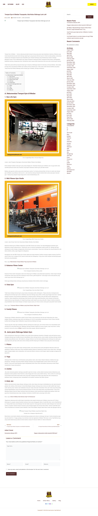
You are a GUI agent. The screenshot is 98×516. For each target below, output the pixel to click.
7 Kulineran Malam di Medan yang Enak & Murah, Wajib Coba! (24, 305)
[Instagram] (50, 503)
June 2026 (69, 51)
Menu (68, 150)
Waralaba (69, 171)
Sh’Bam (20, 328)
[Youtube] (48, 503)
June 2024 (69, 94)
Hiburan (69, 138)
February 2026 (70, 58)
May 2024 (69, 96)
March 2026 (70, 57)
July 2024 (69, 92)
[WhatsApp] (52, 503)
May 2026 (69, 53)
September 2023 (71, 110)
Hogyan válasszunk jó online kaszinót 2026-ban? (45, 433)
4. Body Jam (11, 89)
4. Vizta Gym (11, 80)
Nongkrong (70, 154)
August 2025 (70, 69)
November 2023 (71, 106)
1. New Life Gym (12, 76)
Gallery (54, 500)
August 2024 (70, 90)
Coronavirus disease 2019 (11, 433)
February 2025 (70, 80)
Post (68, 161)
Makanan (69, 146)
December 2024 (71, 83)
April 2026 (69, 55)
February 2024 (70, 101)
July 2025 (69, 71)
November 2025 (71, 64)
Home (38, 500)
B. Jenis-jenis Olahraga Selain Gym (13, 84)
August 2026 (70, 50)
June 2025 (69, 73)
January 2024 (70, 103)
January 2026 (70, 60)
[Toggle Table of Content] (21, 73)
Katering (69, 141)
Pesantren (69, 159)
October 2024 (70, 87)
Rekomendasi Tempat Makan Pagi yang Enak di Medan (23, 261)
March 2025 (70, 78)
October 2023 (70, 108)
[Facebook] (46, 503)
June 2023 (69, 115)
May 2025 (69, 74)
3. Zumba (10, 88)
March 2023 (70, 119)
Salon (68, 166)
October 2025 (70, 66)
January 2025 (70, 81)
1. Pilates (10, 85)
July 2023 (69, 113)
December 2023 (71, 104)
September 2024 (71, 88)
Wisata (68, 173)
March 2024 (70, 99)
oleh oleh (69, 155)
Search (68, 14)
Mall (68, 148)
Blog (68, 134)
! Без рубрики (70, 125)
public (68, 162)
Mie (68, 152)
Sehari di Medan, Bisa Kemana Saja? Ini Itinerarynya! (22, 396)
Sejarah (69, 168)
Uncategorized (70, 169)
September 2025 (71, 67)
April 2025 (69, 76)
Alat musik (69, 132)
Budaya (69, 136)
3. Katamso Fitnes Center (13, 79)
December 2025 (71, 62)
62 (67, 129)
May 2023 (69, 117)
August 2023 (70, 111)
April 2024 (69, 97)
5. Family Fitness (12, 82)
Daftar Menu (46, 500)
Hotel (68, 139)
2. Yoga (10, 86)
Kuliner (69, 145)
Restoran (69, 164)
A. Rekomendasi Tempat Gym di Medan (14, 75)
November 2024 (71, 85)
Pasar (68, 157)
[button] (92, 4)
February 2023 (70, 120)
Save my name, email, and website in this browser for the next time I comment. (28, 469)
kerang (69, 143)
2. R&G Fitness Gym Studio (14, 78)
